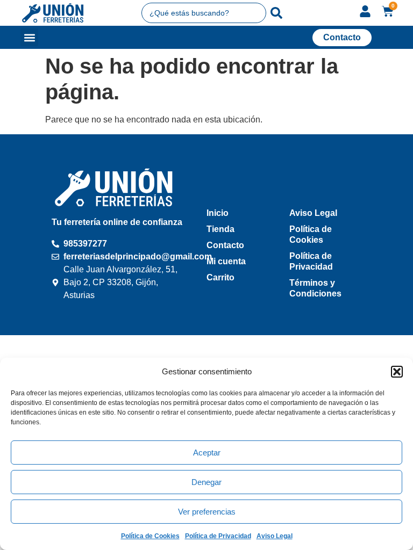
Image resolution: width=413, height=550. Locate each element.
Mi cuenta (226, 261)
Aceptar (206, 452)
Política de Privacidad (218, 536)
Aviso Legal (275, 536)
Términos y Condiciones (315, 288)
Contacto (225, 245)
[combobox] (204, 13)
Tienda (220, 229)
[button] (396, 371)
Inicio (217, 213)
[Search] (276, 13)
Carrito (220, 277)
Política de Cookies (150, 536)
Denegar (206, 482)
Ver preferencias (207, 511)
